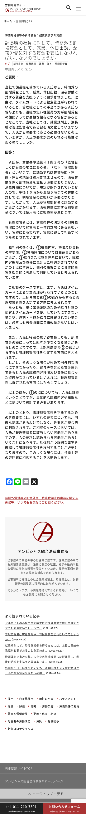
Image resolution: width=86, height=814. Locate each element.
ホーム (8, 21)
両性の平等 (46, 699)
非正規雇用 (26, 699)
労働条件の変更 (69, 706)
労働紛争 (53, 721)
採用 (10, 699)
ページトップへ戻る (48, 793)
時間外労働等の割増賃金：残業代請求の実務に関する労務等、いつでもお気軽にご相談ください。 (41, 500)
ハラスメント (67, 699)
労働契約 (48, 706)
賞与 (49, 63)
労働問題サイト (15, 5)
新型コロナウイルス (20, 729)
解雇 (22, 706)
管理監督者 (61, 63)
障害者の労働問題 (19, 721)
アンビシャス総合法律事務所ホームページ (34, 781)
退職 (10, 706)
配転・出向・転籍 (44, 714)
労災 (39, 721)
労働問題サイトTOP (18, 768)
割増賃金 (18, 63)
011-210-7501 (21, 806)
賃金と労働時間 (18, 714)
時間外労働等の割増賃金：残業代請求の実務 (33, 35)
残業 (41, 63)
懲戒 (33, 706)
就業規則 (31, 63)
